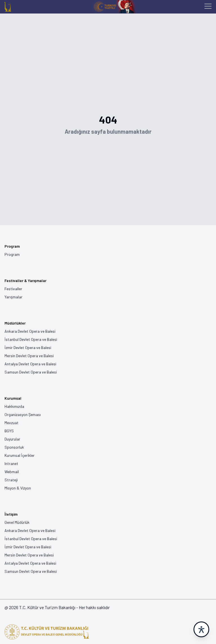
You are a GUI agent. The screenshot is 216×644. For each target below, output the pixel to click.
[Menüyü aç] (208, 7)
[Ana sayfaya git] (7, 7)
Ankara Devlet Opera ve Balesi (29, 331)
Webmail (11, 471)
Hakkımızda (14, 406)
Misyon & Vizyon (17, 488)
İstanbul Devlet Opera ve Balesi (30, 339)
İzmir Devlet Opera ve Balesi (27, 347)
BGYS (9, 430)
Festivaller (13, 288)
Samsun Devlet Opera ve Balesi (30, 372)
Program (12, 254)
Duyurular (12, 439)
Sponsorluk (14, 447)
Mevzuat (11, 422)
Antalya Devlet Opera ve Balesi (30, 363)
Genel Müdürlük (17, 522)
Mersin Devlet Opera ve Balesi (29, 355)
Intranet (11, 463)
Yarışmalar (13, 296)
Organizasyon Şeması (22, 414)
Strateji (11, 479)
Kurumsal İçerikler (19, 455)
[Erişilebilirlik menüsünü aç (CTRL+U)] (201, 629)
